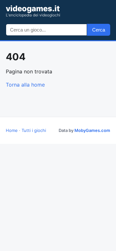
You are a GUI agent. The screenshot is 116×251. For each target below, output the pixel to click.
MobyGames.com (92, 130)
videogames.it (33, 11)
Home (12, 130)
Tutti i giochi (34, 130)
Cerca (98, 30)
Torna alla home (25, 84)
